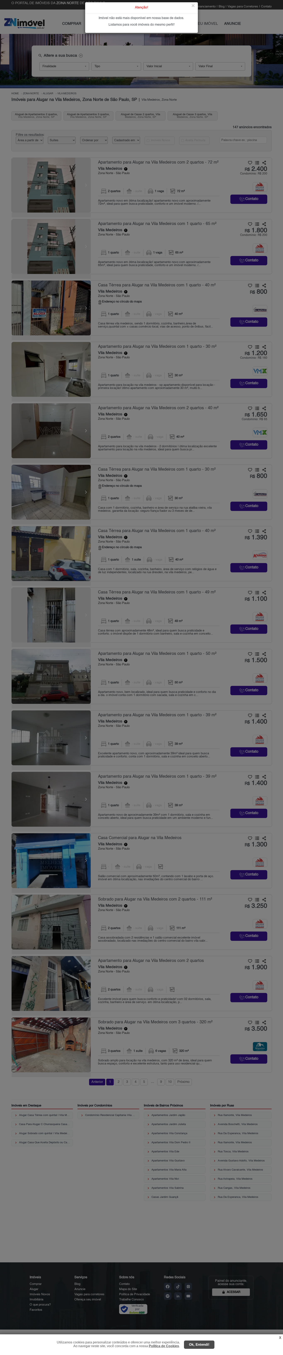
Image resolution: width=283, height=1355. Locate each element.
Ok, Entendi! (199, 1345)
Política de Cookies (164, 1346)
